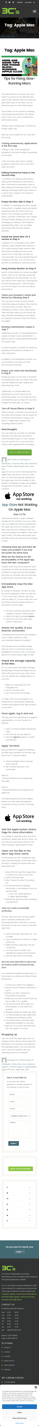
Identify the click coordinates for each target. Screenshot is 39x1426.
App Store (9, 504)
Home (2, 36)
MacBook (33, 463)
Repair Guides (7, 466)
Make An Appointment (20, 1169)
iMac (22, 463)
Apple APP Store (8, 1069)
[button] (36, 1387)
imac (32, 466)
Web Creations (9, 1365)
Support (20, 2)
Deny (19, 1412)
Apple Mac (24, 466)
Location (28, 2)
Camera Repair (9, 1382)
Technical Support (16, 1067)
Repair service (9, 1361)
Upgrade (28, 1067)
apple (34, 1067)
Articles (14, 1064)
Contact (7, 1352)
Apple (8, 463)
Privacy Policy (19, 1423)
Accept (19, 1407)
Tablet (19, 1251)
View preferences (19, 1418)
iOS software (16, 521)
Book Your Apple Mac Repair (19, 452)
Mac (26, 463)
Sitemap (7, 1369)
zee (8, 459)
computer (15, 463)
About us (7, 1347)
